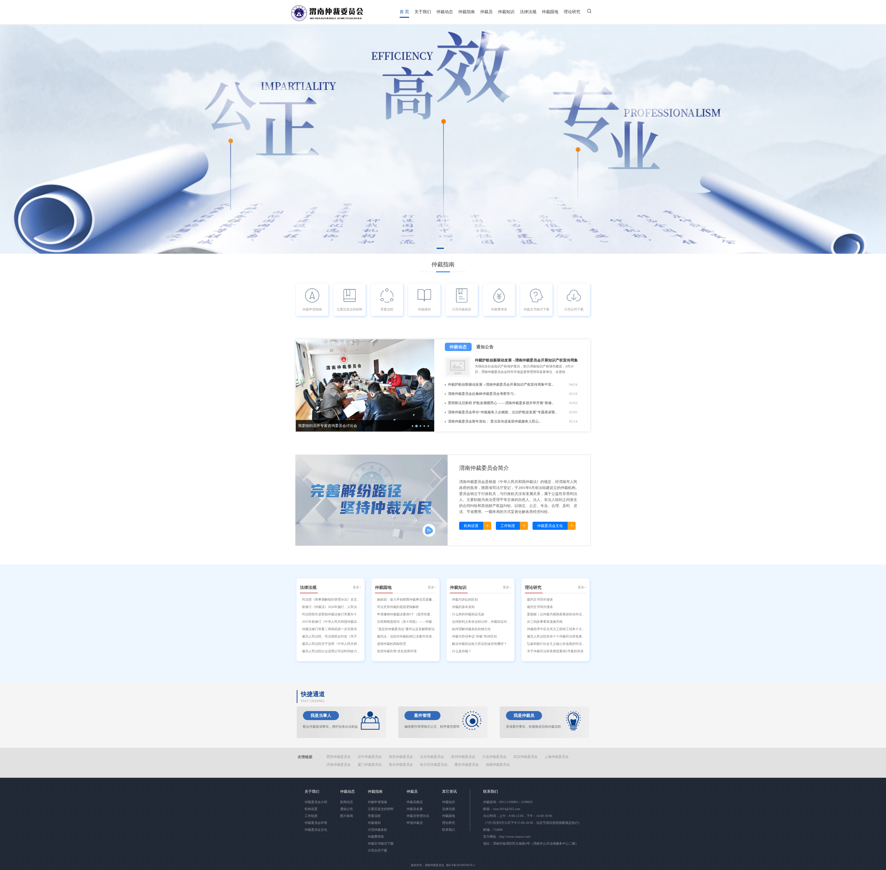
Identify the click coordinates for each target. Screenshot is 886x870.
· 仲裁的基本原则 (462, 607)
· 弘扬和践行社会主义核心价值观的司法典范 (556, 644)
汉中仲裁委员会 (370, 757)
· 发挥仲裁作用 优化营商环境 (396, 651)
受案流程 (386, 309)
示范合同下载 (574, 309)
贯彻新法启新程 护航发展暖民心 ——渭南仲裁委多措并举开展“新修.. (501, 403)
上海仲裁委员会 (557, 757)
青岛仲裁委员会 (401, 764)
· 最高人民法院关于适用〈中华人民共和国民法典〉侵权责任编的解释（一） (354, 644)
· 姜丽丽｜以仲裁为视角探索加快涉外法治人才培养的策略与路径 (571, 614)
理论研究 (572, 11)
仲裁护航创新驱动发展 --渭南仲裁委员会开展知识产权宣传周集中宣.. (500, 384)
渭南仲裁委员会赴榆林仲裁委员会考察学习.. (481, 394)
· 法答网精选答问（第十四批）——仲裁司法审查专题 (413, 621)
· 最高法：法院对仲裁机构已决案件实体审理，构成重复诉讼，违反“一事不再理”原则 (435, 636)
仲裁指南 (466, 11)
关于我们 (422, 11)
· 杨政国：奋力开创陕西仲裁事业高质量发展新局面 (411, 599)
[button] (589, 11)
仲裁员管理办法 (418, 816)
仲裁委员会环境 (316, 823)
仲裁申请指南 (312, 309)
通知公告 (346, 809)
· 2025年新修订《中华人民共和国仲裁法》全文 (333, 621)
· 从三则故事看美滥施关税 (544, 621)
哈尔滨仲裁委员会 (434, 764)
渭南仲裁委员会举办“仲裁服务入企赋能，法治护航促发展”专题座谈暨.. (502, 412)
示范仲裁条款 (461, 309)
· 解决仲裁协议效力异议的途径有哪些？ (478, 644)
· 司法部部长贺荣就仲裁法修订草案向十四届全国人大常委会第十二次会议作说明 (357, 614)
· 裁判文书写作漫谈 (539, 599)
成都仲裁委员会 (498, 764)
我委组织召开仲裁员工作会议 (322, 426)
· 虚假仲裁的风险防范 (390, 644)
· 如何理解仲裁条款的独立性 (470, 629)
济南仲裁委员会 (338, 764)
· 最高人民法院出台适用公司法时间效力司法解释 (335, 651)
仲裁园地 (550, 11)
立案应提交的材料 (349, 309)
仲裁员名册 (415, 809)
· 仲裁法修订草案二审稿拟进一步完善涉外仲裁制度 (336, 629)
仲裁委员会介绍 (316, 802)
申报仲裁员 (415, 823)
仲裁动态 (444, 11)
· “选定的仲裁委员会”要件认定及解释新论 (405, 629)
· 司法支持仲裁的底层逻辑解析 (397, 607)
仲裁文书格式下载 (536, 309)
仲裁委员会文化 (316, 829)
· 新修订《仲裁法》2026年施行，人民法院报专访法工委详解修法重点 (349, 607)
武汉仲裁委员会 (525, 757)
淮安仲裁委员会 (401, 757)
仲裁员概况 (415, 802)
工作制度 (311, 816)
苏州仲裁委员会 (463, 757)
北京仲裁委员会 (432, 757)
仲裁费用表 (499, 309)
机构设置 (311, 809)
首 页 (404, 11)
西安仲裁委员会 (338, 757)
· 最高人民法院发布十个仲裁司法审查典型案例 (558, 636)
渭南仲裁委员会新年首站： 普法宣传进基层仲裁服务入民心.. (494, 421)
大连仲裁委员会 (494, 757)
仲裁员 (486, 11)
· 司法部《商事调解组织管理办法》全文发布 (331, 599)
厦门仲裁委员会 (370, 764)
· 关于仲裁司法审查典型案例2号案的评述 (554, 651)
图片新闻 (346, 816)
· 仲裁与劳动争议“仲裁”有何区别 (473, 636)
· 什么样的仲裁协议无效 (467, 614)
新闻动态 (346, 802)
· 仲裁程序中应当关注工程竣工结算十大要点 (556, 629)
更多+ (357, 587)
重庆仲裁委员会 (467, 764)
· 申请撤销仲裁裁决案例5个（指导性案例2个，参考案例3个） (419, 614)
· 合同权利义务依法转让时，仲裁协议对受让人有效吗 (488, 621)
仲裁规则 (424, 309)
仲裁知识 (506, 11)
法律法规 (528, 11)
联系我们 (448, 829)
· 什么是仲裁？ (460, 651)
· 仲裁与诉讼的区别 (464, 599)
